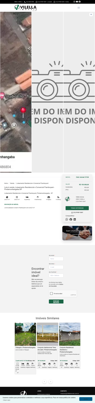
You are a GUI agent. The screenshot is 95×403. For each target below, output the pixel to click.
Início (6, 183)
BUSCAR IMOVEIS (56, 301)
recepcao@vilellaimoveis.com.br (69, 393)
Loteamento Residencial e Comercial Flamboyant (32, 183)
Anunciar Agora (76, 234)
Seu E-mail (52, 263)
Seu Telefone (53, 272)
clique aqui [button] (6, 400)
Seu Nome (52, 255)
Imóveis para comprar (43, 394)
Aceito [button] (86, 399)
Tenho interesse (77, 208)
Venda (12, 183)
